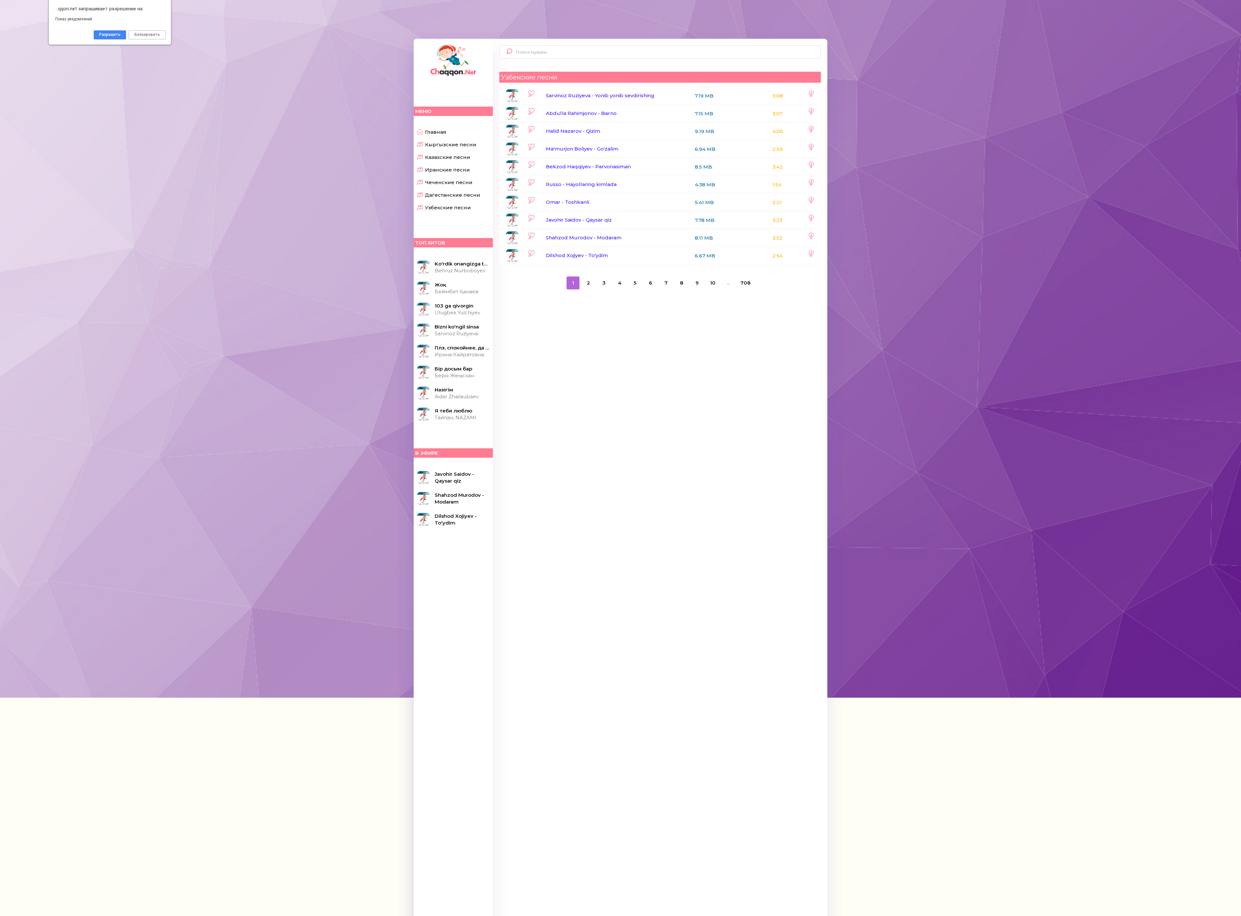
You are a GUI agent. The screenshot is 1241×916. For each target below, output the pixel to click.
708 (745, 283)
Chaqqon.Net (452, 60)
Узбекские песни (448, 207)
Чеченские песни (448, 182)
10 (713, 283)
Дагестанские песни (452, 195)
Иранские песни (447, 170)
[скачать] (811, 95)
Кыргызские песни (450, 144)
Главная (435, 132)
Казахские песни (447, 157)
